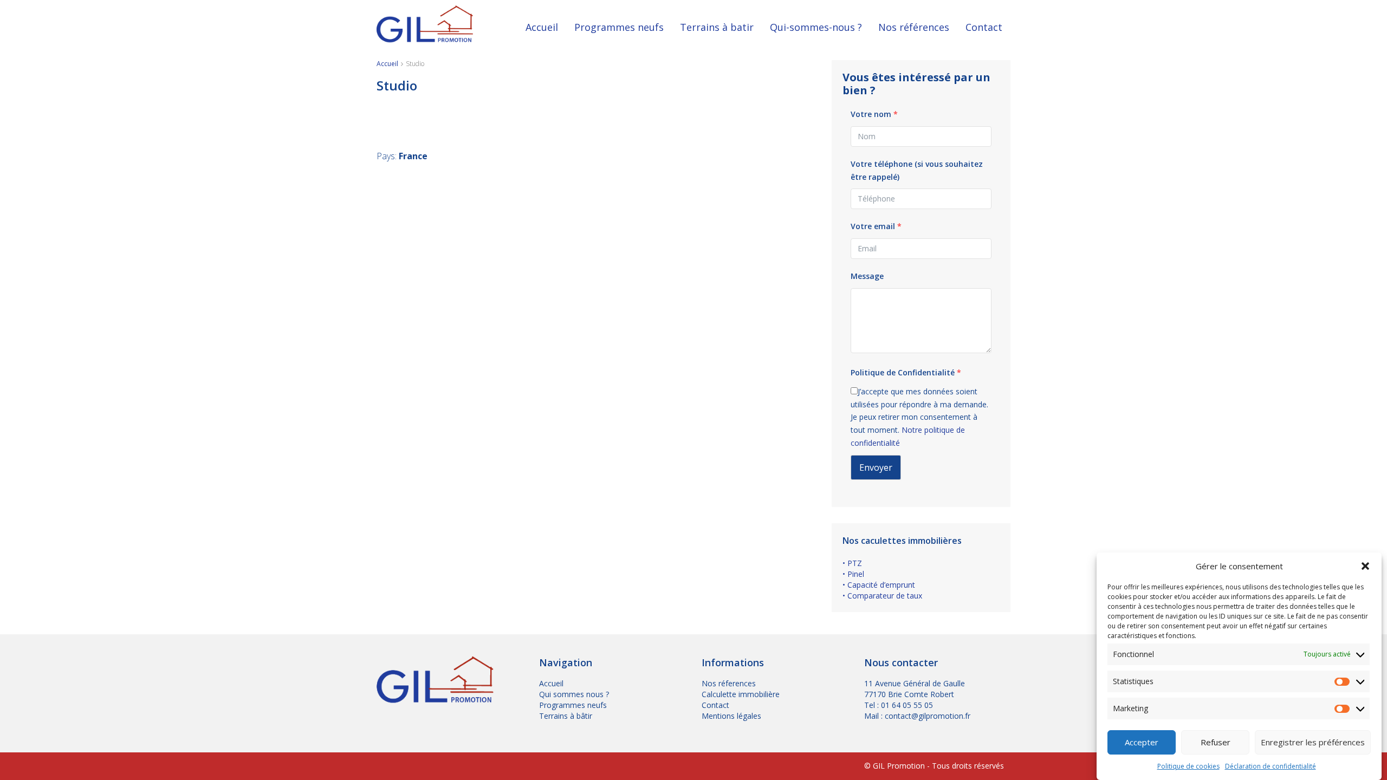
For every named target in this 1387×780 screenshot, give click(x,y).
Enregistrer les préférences (1313, 742)
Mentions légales (731, 716)
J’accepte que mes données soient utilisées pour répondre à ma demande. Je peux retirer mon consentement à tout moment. (919, 417)
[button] (1365, 566)
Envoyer (875, 467)
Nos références (913, 27)
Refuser (1215, 742)
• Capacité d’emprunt (878, 585)
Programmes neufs (619, 27)
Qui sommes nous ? (574, 694)
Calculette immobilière (741, 694)
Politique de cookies (1188, 766)
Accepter (1141, 742)
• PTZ (852, 563)
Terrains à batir (717, 27)
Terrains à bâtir (565, 716)
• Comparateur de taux (882, 595)
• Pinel (853, 574)
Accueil (542, 27)
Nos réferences (729, 683)
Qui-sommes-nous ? (816, 27)
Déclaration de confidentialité (1270, 766)
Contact (983, 27)
